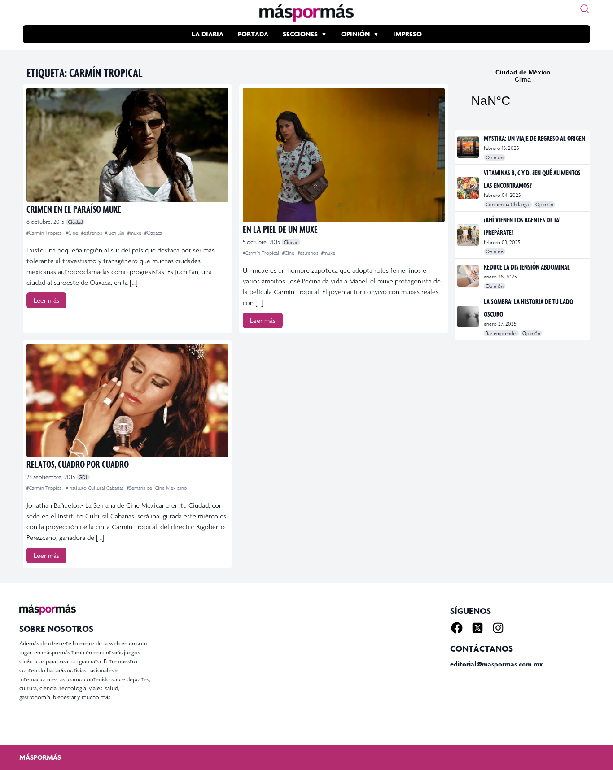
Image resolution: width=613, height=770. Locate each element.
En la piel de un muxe (280, 229)
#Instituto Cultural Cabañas (95, 488)
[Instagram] (498, 628)
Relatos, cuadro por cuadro (77, 464)
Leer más (46, 300)
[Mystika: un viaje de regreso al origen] (468, 147)
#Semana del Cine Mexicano (157, 488)
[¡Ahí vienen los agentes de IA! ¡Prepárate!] (468, 235)
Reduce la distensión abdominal (527, 266)
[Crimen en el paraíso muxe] (127, 145)
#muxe (135, 233)
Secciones (300, 34)
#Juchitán (115, 233)
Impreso (407, 34)
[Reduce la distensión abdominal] (468, 276)
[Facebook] (457, 628)
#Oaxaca (153, 233)
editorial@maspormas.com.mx (496, 664)
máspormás (40, 757)
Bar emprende (501, 333)
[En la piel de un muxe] (344, 155)
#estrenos (92, 233)
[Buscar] (584, 9)
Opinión (355, 34)
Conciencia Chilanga (508, 204)
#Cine (72, 233)
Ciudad (75, 222)
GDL (83, 477)
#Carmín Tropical (45, 233)
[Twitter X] (477, 628)
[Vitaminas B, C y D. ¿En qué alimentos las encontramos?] (468, 188)
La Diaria (207, 34)
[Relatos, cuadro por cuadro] (127, 400)
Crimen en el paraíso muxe (73, 209)
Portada (253, 34)
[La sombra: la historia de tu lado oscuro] (468, 316)
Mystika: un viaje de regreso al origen (534, 138)
